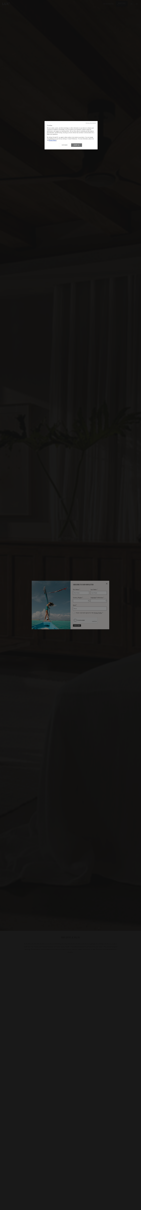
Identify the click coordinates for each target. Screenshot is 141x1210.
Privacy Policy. (52, 140)
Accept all (76, 145)
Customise (64, 145)
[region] (71, 135)
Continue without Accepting (91, 122)
